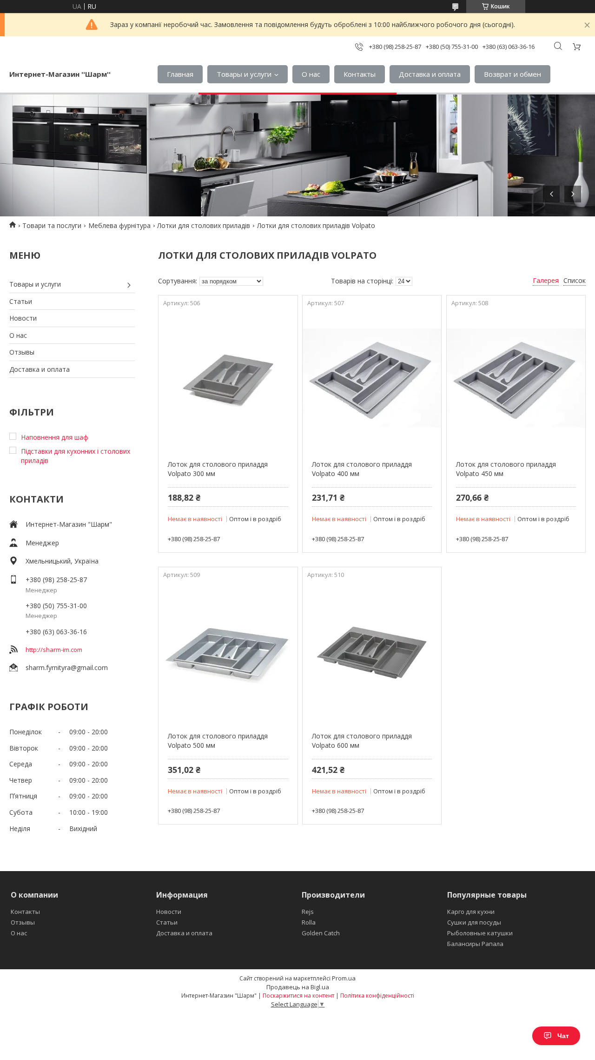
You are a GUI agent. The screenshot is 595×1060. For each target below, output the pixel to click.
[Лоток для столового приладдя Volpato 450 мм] (516, 380)
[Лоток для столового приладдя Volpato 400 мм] (372, 380)
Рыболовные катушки (480, 933)
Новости (23, 318)
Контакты (360, 74)
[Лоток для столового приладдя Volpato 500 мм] (228, 652)
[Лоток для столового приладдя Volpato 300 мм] (228, 380)
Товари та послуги (51, 225)
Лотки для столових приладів (203, 225)
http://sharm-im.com (54, 649)
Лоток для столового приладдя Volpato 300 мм (218, 469)
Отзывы (21, 352)
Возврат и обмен (512, 74)
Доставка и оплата (430, 74)
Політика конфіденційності (377, 996)
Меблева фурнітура (119, 225)
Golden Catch (321, 933)
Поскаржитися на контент (298, 996)
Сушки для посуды (474, 922)
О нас (311, 74)
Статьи (20, 301)
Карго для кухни (471, 911)
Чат (563, 1036)
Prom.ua (344, 978)
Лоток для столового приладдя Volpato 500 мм (218, 740)
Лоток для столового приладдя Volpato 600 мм (362, 740)
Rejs (308, 911)
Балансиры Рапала (475, 943)
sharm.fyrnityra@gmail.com (67, 667)
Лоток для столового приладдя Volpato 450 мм (506, 469)
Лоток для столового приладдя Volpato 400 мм (362, 469)
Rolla (309, 922)
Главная (180, 74)
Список (574, 280)
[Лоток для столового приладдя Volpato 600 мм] (372, 652)
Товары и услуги (244, 74)
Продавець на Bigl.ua (297, 987)
